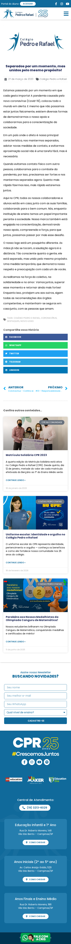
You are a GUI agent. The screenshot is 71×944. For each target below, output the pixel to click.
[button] (66, 13)
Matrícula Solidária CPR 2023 (26, 455)
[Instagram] (32, 762)
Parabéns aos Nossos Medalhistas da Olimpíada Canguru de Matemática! (32, 618)
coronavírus (49, 318)
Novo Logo (27, 321)
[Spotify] (47, 762)
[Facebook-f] (24, 762)
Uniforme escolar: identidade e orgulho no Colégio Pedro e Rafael (35, 536)
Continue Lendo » (15, 480)
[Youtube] (39, 762)
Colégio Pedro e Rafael (53, 79)
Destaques (13, 321)
